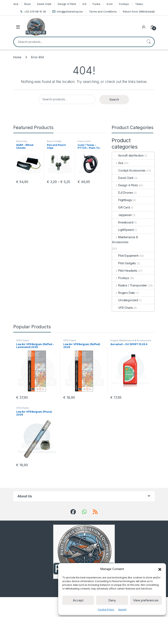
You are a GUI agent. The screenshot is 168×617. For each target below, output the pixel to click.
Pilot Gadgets (127, 263)
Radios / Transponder (132, 285)
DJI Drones (125, 192)
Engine (114, 340)
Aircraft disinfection (131, 155)
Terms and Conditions (103, 11)
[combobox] (78, 42)
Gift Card (124, 207)
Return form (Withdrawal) (139, 11)
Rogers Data (126, 292)
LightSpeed (126, 229)
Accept (78, 600)
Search (148, 42)
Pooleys (124, 4)
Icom (110, 4)
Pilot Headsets (127, 270)
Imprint (122, 609)
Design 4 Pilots (67, 4)
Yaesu (139, 4)
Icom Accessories (85, 142)
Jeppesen (125, 215)
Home (17, 57)
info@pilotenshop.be (70, 11)
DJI (84, 4)
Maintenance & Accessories (125, 239)
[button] (160, 569)
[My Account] (144, 26)
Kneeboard (125, 222)
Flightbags (125, 200)
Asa (15, 4)
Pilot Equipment (128, 255)
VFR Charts (125, 307)
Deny (112, 600)
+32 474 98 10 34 (35, 11)
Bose (27, 4)
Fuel (24, 141)
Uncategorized (128, 300)
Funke (96, 4)
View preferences (146, 600)
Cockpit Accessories (54, 142)
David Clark (44, 4)
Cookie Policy (106, 609)
